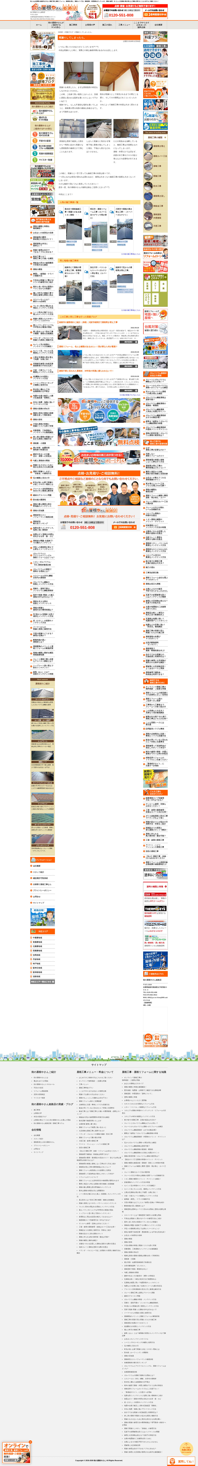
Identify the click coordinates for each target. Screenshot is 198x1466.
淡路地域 (36, 976)
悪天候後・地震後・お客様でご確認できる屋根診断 (142, 1090)
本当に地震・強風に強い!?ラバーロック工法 (140, 1409)
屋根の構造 (37, 269)
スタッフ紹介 (38, 872)
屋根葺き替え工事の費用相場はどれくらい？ (156, 467)
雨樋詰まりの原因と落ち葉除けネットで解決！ (157, 829)
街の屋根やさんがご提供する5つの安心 (56, 25)
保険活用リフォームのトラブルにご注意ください (157, 759)
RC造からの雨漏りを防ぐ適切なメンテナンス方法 (43, 615)
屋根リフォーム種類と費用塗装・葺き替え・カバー (157, 496)
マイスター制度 (39, 1098)
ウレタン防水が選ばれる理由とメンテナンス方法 (43, 307)
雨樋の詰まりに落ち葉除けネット (91, 1233)
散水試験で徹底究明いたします (90, 1121)
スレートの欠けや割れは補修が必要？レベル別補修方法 (144, 1175)
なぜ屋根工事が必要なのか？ (156, 449)
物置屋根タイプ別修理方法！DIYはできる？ (155, 799)
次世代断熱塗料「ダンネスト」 (152, 643)
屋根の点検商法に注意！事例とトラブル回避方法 (156, 735)
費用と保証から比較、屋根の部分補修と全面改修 (157, 473)
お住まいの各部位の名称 (43, 233)
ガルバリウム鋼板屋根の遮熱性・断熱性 (156, 404)
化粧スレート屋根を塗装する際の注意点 (154, 538)
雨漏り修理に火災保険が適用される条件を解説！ (156, 661)
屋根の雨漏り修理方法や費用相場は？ (43, 609)
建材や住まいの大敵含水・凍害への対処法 (42, 455)
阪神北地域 (37, 968)
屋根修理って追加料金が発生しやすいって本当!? (156, 747)
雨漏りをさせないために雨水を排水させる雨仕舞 (43, 466)
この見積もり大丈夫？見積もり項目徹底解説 (155, 712)
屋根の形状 (37, 419)
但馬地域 (36, 955)
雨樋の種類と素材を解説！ (88, 1240)
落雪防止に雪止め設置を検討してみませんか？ (96, 1217)
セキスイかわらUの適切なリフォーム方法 (139, 1104)
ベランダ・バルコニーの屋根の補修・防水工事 (96, 1134)
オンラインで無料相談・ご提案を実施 (92, 1081)
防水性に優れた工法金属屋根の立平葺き (41, 390)
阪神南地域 (37, 972)
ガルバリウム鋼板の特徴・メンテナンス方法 (140, 1299)
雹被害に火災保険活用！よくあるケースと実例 (156, 667)
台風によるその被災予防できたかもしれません (157, 590)
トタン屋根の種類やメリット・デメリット (155, 520)
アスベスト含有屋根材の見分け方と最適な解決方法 (142, 1289)
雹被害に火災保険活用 (132, 1445)
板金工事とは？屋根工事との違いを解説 (43, 257)
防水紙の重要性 (39, 500)
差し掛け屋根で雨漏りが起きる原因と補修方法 (141, 1416)
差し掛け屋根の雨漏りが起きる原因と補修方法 (43, 438)
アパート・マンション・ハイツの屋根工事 (94, 1144)
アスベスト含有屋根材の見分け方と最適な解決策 (43, 490)
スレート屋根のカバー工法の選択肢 (157, 502)
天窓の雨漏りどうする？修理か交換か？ (43, 634)
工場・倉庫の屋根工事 (155, 840)
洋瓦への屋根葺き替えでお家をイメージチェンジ (43, 548)
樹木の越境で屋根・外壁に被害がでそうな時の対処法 (157, 753)
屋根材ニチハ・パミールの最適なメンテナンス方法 (157, 544)
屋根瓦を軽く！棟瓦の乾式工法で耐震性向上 (155, 614)
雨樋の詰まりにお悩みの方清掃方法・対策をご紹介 (157, 823)
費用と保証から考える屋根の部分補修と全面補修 (96, 1184)
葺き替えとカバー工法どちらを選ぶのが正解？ (156, 485)
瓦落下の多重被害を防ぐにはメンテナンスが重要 (156, 596)
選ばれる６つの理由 (41, 1081)
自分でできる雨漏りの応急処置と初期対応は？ (156, 655)
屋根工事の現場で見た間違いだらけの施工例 (155, 632)
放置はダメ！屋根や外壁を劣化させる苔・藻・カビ (142, 1399)
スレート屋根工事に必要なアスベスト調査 (139, 1293)
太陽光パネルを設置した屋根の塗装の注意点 (156, 532)
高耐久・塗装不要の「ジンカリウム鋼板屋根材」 (142, 1303)
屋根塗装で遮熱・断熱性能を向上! (155, 649)
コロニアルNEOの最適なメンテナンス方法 (156, 556)
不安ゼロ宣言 (38, 1088)
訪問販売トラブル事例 (155, 729)
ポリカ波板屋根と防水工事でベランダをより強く (157, 817)
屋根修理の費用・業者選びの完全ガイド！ (43, 238)
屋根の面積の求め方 (41, 409)
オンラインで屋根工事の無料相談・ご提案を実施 (156, 688)
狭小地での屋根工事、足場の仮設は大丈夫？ (140, 1120)
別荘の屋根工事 (152, 851)
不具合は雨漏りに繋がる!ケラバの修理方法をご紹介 (143, 1218)
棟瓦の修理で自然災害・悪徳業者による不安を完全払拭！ (145, 1232)
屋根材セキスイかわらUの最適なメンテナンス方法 (156, 550)
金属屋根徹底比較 (130, 1372)
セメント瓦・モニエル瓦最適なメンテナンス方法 (43, 352)
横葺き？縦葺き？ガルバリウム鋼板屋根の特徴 (157, 422)
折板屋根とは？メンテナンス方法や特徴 (156, 526)
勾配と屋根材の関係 (41, 461)
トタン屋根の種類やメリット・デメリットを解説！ (142, 1179)
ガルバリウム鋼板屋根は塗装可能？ (156, 398)
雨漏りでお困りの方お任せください (92, 1094)
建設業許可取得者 (40, 878)
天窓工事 (157, 226)
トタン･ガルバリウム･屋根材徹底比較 (42, 563)
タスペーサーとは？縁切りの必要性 (41, 300)
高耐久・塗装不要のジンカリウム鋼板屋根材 (43, 589)
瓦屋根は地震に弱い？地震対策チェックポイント (157, 620)
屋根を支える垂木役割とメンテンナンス (42, 602)
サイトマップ (38, 903)
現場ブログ (69, 32)
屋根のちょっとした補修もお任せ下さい (93, 1098)
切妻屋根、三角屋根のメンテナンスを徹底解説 (43, 431)
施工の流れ (107, 25)
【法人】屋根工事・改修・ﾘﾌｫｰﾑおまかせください (157, 857)
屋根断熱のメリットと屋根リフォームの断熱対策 (43, 647)
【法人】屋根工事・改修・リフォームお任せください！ (99, 1151)
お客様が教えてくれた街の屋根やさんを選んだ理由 (52, 1120)
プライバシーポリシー (42, 890)
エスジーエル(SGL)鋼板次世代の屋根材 (43, 577)
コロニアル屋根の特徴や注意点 (153, 514)
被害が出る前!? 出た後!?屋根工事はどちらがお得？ (157, 718)
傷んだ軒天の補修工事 (132, 1330)
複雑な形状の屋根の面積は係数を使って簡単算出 (142, 1256)
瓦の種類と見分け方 (41, 478)
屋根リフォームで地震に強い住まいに (92, 1127)
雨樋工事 (157, 176)
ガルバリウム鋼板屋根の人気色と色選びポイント (142, 1153)
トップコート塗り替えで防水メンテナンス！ (43, 667)
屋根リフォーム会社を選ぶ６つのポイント (157, 579)
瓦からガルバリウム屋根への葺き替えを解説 (156, 392)
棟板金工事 (158, 206)
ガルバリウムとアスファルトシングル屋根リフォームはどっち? (43, 555)
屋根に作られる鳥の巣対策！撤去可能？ (156, 835)
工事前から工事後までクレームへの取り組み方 (156, 706)
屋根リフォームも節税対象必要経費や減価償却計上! (157, 863)
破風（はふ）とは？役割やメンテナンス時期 (43, 673)
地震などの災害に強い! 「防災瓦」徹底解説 (155, 626)
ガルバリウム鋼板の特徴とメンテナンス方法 (43, 583)
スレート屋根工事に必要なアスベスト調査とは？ (43, 660)
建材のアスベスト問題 (42, 495)
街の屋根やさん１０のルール (44, 1084)
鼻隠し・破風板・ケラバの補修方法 (43, 275)
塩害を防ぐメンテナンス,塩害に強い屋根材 (43, 529)
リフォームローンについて (88, 1177)
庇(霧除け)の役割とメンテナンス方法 (41, 377)
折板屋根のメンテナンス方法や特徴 (137, 1182)
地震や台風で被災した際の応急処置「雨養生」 (43, 397)
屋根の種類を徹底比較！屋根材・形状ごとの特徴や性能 (144, 1163)
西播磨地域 (37, 951)
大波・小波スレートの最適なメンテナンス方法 (43, 371)
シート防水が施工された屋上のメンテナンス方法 (43, 313)
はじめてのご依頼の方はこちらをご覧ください (96, 1077)
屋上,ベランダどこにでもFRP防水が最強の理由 (43, 326)
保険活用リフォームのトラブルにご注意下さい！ (142, 1389)
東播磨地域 (37, 942)
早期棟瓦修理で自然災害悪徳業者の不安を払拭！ (43, 365)
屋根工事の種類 (155, 137)
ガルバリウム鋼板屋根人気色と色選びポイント (156, 410)
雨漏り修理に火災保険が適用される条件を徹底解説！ (143, 1452)
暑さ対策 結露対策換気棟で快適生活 (41, 449)
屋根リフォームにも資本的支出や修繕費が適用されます (99, 1180)
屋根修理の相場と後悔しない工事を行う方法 (155, 461)
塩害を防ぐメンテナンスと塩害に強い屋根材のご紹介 (143, 1395)
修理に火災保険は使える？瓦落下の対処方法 (157, 602)
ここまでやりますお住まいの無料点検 (141, 25)
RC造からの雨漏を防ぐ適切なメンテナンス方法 (141, 1306)
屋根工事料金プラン (86, 1088)
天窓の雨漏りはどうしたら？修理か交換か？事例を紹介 (144, 1202)
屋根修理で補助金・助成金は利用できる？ (155, 673)
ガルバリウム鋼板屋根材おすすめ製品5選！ (156, 416)
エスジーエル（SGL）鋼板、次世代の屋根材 (140, 1379)
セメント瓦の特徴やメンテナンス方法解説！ (43, 345)
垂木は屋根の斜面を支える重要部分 (92, 1190)
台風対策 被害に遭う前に (88, 1124)
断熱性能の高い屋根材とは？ (39, 641)
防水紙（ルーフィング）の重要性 (136, 1352)
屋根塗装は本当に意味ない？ (40, 245)
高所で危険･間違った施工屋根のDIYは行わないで (43, 596)
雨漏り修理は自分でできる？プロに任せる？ (43, 251)
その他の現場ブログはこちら (130, 395)
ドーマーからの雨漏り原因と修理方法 (42, 628)
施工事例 (73, 25)
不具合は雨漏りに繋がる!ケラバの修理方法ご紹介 (43, 281)
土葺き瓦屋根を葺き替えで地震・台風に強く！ (43, 358)
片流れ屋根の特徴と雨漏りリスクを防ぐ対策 (43, 425)
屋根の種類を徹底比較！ (151, 490)
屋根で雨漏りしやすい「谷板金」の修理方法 (42, 472)
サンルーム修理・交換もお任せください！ (156, 805)
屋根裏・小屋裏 (39, 443)
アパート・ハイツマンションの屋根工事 (155, 846)
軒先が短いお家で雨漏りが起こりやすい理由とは (43, 483)
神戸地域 (36, 964)
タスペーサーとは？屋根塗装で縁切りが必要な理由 (142, 1215)
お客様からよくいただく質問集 (135, 1100)
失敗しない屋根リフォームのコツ (155, 455)
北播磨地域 (37, 946)
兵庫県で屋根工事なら (42, 884)
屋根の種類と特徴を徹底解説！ (41, 227)
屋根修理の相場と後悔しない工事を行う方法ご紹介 (97, 1164)
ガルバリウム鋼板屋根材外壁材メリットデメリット (157, 428)
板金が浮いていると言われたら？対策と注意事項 (157, 741)
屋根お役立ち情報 (153, 584)
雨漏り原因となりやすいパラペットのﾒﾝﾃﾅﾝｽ (43, 320)
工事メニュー (124, 25)
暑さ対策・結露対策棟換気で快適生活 (137, 1262)
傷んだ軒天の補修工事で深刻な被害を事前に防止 (43, 294)
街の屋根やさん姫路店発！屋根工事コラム (49, 1123)
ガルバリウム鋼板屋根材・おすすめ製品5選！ (140, 1130)
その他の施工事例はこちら (130, 254)
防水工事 (157, 186)
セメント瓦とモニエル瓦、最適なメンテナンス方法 (142, 1189)
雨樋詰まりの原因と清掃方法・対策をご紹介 (95, 1230)
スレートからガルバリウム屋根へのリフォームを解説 (157, 386)
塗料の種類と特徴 (155, 886)
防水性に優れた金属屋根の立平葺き (137, 1382)
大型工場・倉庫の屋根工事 (88, 1141)
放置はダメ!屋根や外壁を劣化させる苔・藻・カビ (43, 535)
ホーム (39, 25)
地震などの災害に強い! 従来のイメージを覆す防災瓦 (143, 1286)
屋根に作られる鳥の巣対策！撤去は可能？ (94, 1237)
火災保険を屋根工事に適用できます (92, 1131)
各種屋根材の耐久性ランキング (135, 1362)
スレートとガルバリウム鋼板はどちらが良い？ (156, 381)
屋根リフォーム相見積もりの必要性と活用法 (95, 1170)
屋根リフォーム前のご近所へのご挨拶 (154, 700)
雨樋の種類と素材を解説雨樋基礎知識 (43, 654)
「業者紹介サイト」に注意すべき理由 (155, 765)
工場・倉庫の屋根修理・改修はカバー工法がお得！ (157, 811)
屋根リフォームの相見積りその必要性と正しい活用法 (157, 694)
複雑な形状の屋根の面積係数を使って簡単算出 (43, 414)
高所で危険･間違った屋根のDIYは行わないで (140, 1309)
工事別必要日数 (152, 573)
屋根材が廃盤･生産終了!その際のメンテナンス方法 (142, 1225)
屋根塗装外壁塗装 (157, 216)
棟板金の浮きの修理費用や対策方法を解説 (43, 264)
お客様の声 (90, 25)
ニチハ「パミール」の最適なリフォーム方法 (140, 1107)
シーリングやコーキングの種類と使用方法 (43, 384)
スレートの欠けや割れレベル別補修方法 (155, 508)
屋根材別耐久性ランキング (40, 522)
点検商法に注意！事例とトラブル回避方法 (94, 1104)
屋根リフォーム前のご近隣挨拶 (90, 1101)
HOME (60, 32)
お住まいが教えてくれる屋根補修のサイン (156, 479)
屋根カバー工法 (160, 156)
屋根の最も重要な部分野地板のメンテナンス (42, 505)
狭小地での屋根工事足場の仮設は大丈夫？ (155, 562)
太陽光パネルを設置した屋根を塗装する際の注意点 (97, 1244)
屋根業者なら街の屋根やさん (44, 1142)
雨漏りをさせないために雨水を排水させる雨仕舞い (142, 1419)
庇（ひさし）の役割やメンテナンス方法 (43, 622)
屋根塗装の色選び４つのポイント (153, 637)
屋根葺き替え (159, 146)
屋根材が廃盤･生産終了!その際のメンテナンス (43, 542)
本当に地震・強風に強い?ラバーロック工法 (43, 403)
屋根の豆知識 (38, 511)
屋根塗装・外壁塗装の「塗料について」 (138, 1093)
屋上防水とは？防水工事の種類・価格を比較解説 (43, 332)
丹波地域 (36, 959)
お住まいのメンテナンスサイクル (136, 1339)
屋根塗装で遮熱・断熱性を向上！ (136, 1269)
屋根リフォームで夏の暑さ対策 (90, 1137)
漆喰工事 (157, 166)
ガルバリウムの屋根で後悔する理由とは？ (42, 570)
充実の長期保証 (39, 1094)
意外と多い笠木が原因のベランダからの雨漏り (43, 288)
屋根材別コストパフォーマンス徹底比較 (43, 516)
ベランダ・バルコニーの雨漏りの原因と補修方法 (43, 339)
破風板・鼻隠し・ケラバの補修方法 (137, 1199)
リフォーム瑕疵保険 (41, 1091)
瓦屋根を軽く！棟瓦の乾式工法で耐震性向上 (140, 1279)
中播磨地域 (37, 938)
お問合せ (36, 897)
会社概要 (158, 25)
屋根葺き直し (159, 196)
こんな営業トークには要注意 (155, 723)
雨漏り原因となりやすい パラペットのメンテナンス (97, 1203)
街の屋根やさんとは (41, 1077)
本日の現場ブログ (40, 1117)
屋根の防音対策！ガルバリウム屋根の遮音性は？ (157, 434)
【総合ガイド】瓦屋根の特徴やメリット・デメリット (143, 1159)
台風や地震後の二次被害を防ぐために (156, 608)
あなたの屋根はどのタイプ (133, 1083)
